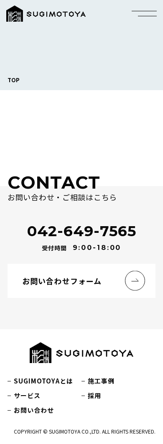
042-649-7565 (81, 231)
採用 (94, 395)
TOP (14, 80)
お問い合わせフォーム (62, 280)
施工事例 (101, 380)
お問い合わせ (34, 410)
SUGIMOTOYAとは (43, 380)
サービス (27, 395)
